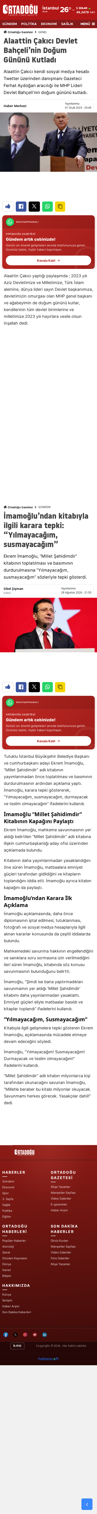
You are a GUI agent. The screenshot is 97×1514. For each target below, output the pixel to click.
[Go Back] (86, 1504)
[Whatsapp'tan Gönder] (47, 207)
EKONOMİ (49, 24)
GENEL (42, 32)
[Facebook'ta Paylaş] (21, 207)
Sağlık (6, 1204)
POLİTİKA (29, 24)
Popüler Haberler (14, 1240)
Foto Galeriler (60, 1258)
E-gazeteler (59, 1204)
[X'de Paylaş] (34, 207)
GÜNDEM (9, 24)
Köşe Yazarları (60, 1186)
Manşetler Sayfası (63, 1192)
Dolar (83, 8)
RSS (18, 1346)
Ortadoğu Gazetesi (20, 32)
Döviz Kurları (59, 1240)
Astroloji (8, 1246)
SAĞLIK (67, 24)
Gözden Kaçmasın (14, 1258)
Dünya (6, 1264)
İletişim (7, 1300)
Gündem (8, 1181)
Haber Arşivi (59, 1210)
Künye (6, 1294)
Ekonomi (8, 1187)
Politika (7, 1210)
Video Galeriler (61, 1198)
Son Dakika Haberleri (16, 1312)
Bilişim (6, 1275)
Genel (6, 1269)
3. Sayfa (7, 1198)
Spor (5, 1193)
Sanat (6, 1252)
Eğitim (6, 1216)
